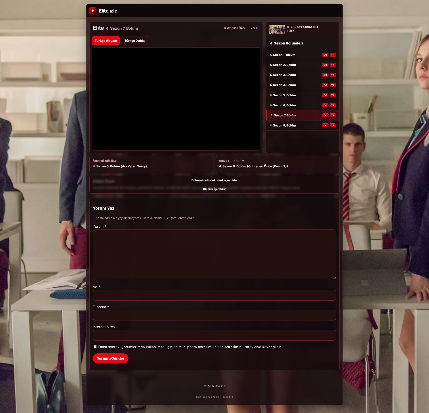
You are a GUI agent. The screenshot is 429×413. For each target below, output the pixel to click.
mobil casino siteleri (207, 396)
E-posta (101, 307)
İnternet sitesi (104, 326)
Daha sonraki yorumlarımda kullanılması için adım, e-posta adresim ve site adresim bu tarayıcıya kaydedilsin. (190, 347)
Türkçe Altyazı (106, 40)
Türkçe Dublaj (134, 40)
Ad (96, 286)
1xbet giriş (227, 396)
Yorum (100, 226)
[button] (214, 185)
